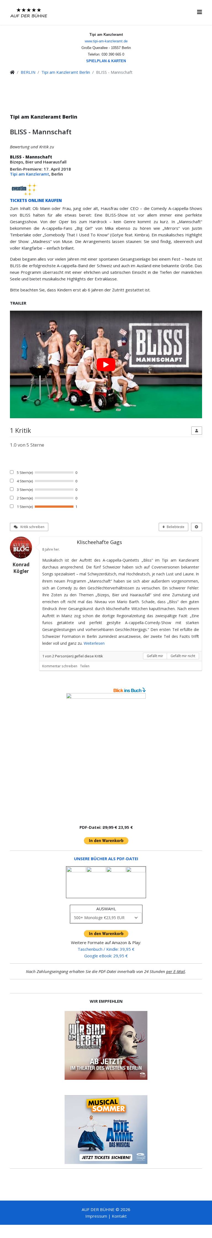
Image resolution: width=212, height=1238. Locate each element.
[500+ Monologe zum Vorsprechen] (106, 756)
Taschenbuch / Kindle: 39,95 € (106, 949)
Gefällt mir (155, 656)
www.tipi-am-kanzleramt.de (106, 41)
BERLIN (28, 72)
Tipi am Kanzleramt (29, 174)
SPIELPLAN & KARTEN (106, 61)
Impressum (96, 1216)
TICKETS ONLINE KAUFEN (36, 200)
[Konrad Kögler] (23, 548)
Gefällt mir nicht (183, 656)
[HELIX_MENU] (199, 12)
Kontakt (119, 1216)
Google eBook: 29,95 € (106, 955)
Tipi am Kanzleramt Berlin (65, 72)
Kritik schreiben (32, 526)
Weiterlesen (94, 643)
